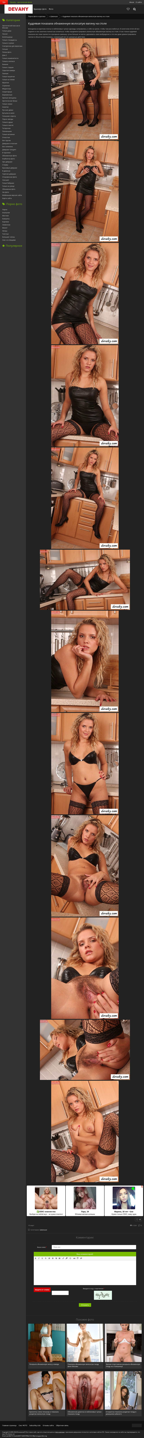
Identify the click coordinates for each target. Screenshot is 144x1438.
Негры (4, 231)
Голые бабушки (8, 183)
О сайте (139, 2)
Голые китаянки (8, 134)
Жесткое (5, 216)
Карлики (5, 222)
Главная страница (9, 1425)
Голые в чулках (8, 43)
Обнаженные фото (9, 156)
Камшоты (6, 219)
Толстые (5, 234)
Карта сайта (7, 198)
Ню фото (5, 192)
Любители (6, 225)
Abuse (131, 2)
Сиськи (5, 49)
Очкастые (6, 137)
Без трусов (6, 140)
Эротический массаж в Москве (11, 27)
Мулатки (5, 83)
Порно (4, 209)
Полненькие (7, 131)
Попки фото (6, 52)
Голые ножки (7, 104)
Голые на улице (8, 186)
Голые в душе (7, 122)
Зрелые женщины (9, 98)
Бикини (5, 64)
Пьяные (5, 73)
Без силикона (7, 146)
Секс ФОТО (23, 1425)
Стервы (5, 165)
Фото (51, 9)
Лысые (5, 34)
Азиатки (5, 107)
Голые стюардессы (9, 40)
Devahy (18, 9)
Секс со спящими (9, 240)
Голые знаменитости (10, 58)
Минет (4, 228)
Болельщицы (7, 37)
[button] (35, 1258)
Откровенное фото (9, 177)
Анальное (6, 213)
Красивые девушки (9, 168)
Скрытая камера (8, 70)
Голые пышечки (8, 76)
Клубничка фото (8, 159)
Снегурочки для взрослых (12, 46)
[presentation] (35, 1258)
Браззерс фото (40, 9)
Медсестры (6, 89)
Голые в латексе (8, 61)
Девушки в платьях (9, 143)
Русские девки (7, 110)
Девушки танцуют (9, 149)
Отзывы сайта (48, 1425)
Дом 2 (4, 55)
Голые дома (6, 31)
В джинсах (6, 171)
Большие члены (8, 237)
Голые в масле (7, 125)
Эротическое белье (9, 101)
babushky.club (34, 1425)
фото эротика (59, 1432)
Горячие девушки (9, 174)
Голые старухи (8, 67)
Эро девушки (7, 162)
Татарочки (6, 128)
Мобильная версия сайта (12, 195)
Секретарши (7, 92)
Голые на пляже (8, 79)
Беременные (7, 95)
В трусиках (6, 153)
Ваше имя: (42, 1247)
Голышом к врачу (9, 116)
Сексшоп (5, 180)
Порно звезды (7, 119)
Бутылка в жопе (8, 113)
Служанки (6, 86)
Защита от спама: (42, 1290)
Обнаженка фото (8, 189)
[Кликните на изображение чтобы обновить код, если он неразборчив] (103, 1299)
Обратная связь (62, 1425)
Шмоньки (43, 1230)
